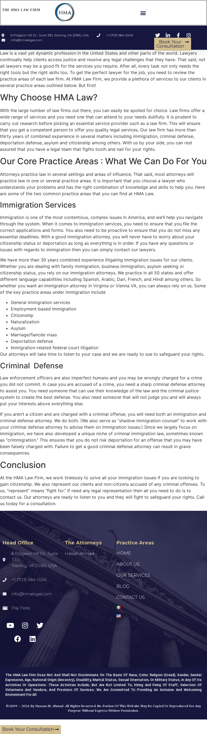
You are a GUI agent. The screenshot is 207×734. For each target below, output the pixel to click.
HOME (123, 553)
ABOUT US (128, 564)
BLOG (123, 586)
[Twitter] (40, 625)
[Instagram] (25, 625)
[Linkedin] (32, 639)
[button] (143, 12)
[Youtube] (10, 625)
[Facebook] (18, 639)
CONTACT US (130, 597)
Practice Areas (135, 543)
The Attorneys (83, 543)
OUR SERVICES (133, 575)
